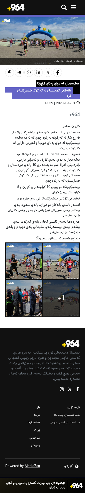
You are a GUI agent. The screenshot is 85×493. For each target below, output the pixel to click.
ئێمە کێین (73, 407)
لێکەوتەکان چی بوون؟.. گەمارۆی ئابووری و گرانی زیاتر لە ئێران (35, 485)
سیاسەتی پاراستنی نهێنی (65, 423)
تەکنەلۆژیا (34, 423)
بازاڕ (38, 407)
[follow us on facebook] (77, 390)
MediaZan (32, 466)
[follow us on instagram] (62, 390)
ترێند (37, 415)
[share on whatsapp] (28, 72)
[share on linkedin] (38, 72)
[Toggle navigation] (73, 7)
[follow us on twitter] (70, 390)
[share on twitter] (48, 72)
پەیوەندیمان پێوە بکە (66, 415)
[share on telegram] (19, 72)
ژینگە (37, 430)
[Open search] (64, 7)
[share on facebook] (57, 72)
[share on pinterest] (9, 72)
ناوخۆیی (34, 438)
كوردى (68, 466)
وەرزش (35, 445)
